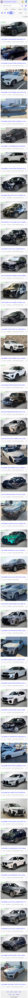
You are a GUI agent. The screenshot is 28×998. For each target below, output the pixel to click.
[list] (2, 13)
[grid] (8, 13)
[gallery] (10, 13)
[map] (13, 13)
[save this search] (25, 5)
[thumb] (5, 13)
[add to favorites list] (2, 42)
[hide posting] (26, 42)
